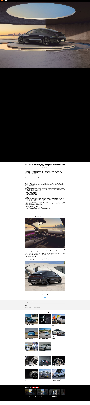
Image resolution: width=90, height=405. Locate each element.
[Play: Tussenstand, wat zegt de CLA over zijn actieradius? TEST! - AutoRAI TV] (54, 393)
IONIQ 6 (47, 294)
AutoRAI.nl (86, 0)
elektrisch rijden (45, 177)
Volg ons (77, 0)
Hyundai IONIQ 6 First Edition (53, 257)
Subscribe (36, 387)
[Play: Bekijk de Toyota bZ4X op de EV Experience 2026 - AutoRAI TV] (42, 393)
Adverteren (81, 0)
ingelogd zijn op (29, 307)
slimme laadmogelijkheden (36, 178)
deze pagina (48, 215)
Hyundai (44, 294)
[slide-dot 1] (44, 398)
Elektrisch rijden (62, 0)
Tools (73, 0)
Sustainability (69, 0)
